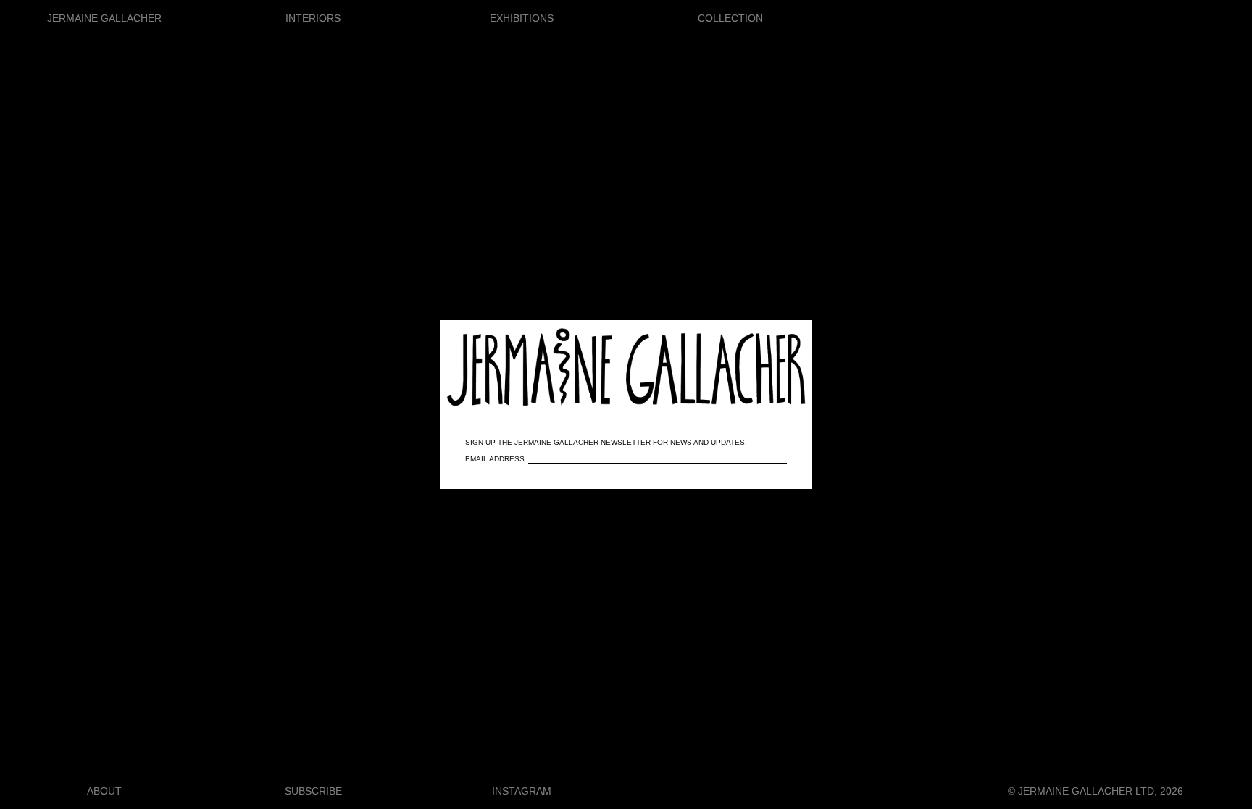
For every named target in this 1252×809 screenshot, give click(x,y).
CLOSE (780, 338)
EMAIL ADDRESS (495, 459)
